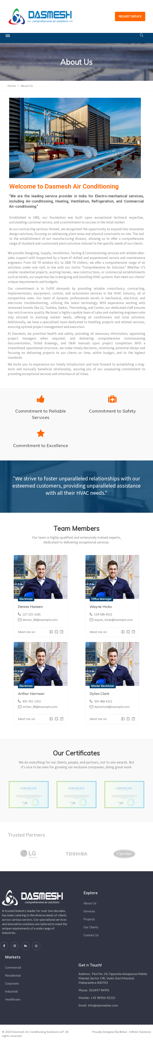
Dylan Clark (99, 693)
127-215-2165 (31, 614)
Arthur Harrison (31, 693)
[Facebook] (4, 946)
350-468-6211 (103, 701)
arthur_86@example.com (40, 707)
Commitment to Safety (112, 411)
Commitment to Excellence (40, 445)
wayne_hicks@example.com (113, 620)
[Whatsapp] (36, 946)
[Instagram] (15, 946)
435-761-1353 (31, 701)
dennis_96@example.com (40, 620)
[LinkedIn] (25, 946)
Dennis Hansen (30, 606)
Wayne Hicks (101, 606)
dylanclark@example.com (112, 707)
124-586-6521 (103, 614)
